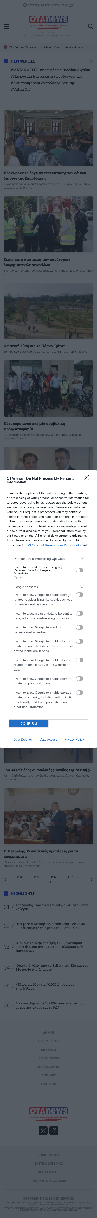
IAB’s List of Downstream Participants (54, 545)
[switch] (79, 570)
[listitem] (48, 558)
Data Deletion (23, 739)
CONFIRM (29, 723)
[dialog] (48, 609)
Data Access (48, 739)
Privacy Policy (74, 739)
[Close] (88, 479)
